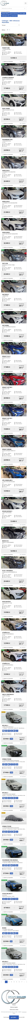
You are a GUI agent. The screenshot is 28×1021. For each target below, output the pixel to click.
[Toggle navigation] (25, 3)
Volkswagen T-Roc (6, 15)
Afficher (3, 30)
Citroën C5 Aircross (14, 13)
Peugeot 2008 (5, 13)
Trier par (3, 25)
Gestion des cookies (14, 1009)
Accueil (14, 1004)
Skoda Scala (14, 15)
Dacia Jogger (22, 13)
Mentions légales (14, 1007)
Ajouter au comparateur (8, 61)
